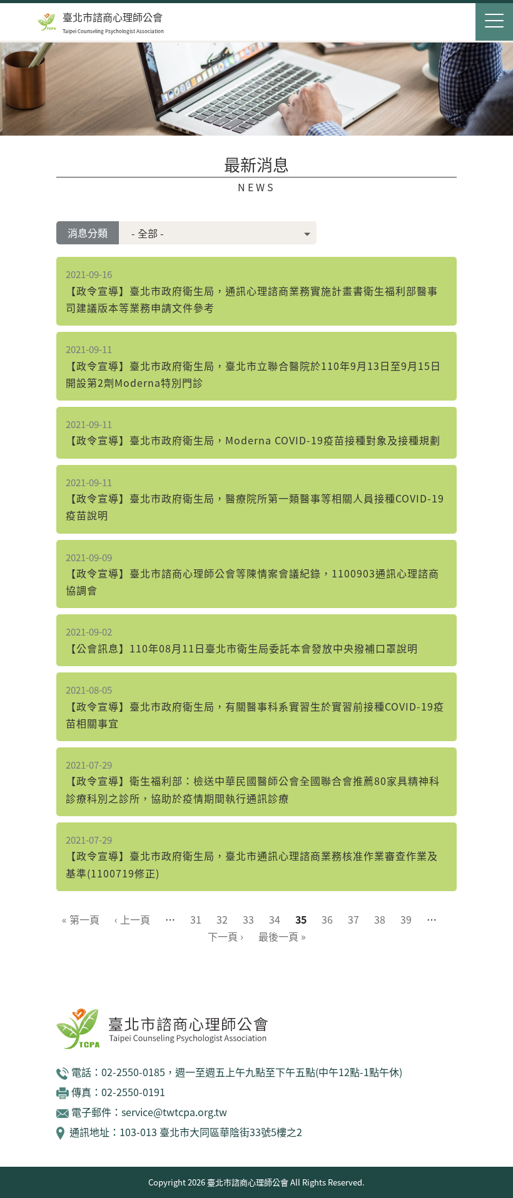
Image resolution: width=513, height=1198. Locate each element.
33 (248, 919)
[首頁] (47, 21)
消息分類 (88, 232)
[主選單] (494, 22)
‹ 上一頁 (132, 919)
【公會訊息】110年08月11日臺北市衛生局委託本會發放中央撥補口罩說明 (242, 648)
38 (379, 919)
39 (406, 919)
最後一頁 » (282, 936)
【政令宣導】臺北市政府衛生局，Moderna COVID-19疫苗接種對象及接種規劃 (253, 439)
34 (274, 919)
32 (222, 919)
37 (353, 919)
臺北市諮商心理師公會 (113, 16)
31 (195, 919)
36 (327, 919)
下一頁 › (225, 936)
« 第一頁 (80, 919)
